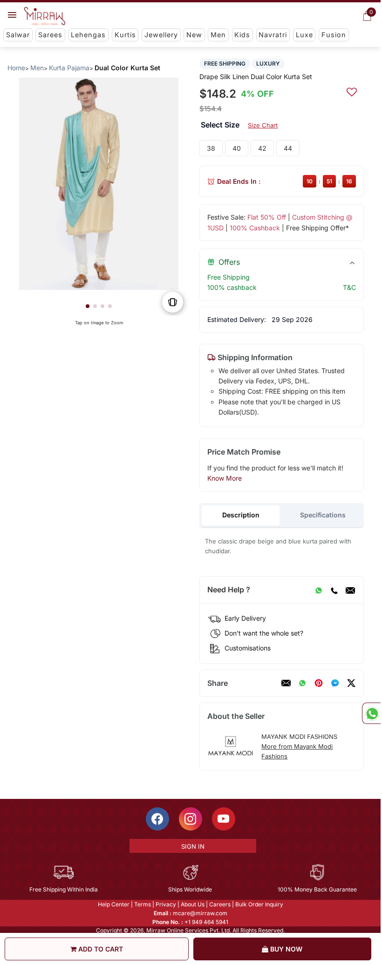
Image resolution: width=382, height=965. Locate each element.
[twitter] (351, 683)
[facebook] (335, 683)
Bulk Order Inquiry (259, 904)
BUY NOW (285, 949)
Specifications (323, 515)
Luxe (304, 35)
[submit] (352, 90)
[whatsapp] (302, 683)
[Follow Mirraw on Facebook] (157, 819)
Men (218, 35)
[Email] (350, 590)
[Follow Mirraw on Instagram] (190, 819)
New (194, 35)
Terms (142, 904)
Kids (242, 35)
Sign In (193, 846)
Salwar (18, 35)
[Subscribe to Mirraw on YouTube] (223, 819)
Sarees (50, 35)
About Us (193, 904)
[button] (87, 306)
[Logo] (44, 16)
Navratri (273, 35)
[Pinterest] (318, 683)
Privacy (166, 904)
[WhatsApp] (318, 590)
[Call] (334, 590)
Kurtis (125, 35)
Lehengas (88, 35)
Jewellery (161, 35)
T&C (349, 287)
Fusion (333, 35)
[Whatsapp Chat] (371, 713)
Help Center (114, 904)
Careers (220, 904)
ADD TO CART (99, 949)
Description (240, 515)
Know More (224, 478)
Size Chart (263, 125)
